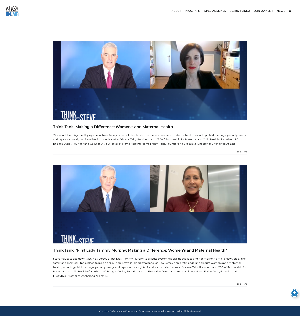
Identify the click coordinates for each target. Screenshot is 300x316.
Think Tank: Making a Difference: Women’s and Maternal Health (113, 126)
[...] (106, 275)
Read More (241, 151)
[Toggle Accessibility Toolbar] (294, 293)
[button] (290, 10)
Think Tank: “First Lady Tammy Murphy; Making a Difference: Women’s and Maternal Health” (140, 250)
